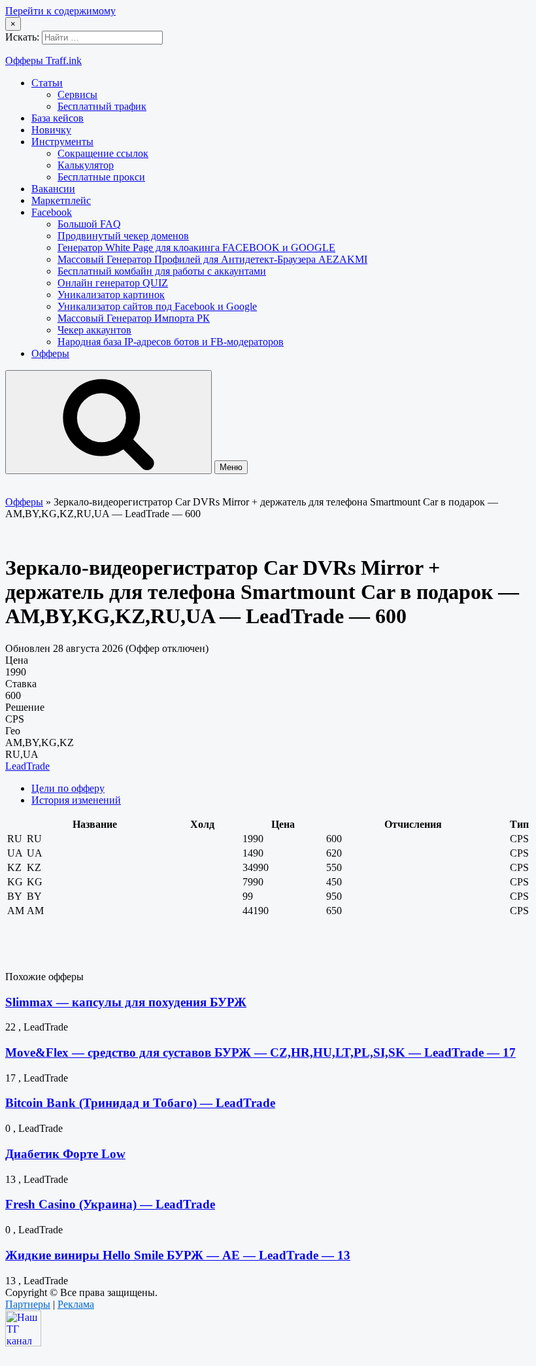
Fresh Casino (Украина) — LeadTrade (110, 1204)
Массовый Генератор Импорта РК (134, 318)
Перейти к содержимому (60, 10)
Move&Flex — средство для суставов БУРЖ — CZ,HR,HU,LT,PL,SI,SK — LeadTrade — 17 (260, 1052)
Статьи (47, 82)
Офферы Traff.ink (43, 60)
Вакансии (53, 188)
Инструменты (62, 141)
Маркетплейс (61, 200)
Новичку (51, 129)
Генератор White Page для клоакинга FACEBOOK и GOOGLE (196, 247)
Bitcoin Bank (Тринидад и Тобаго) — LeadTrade (140, 1103)
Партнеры (27, 1304)
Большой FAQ (89, 224)
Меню (231, 467)
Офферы (50, 353)
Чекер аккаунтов (94, 329)
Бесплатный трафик (102, 106)
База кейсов (57, 118)
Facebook (51, 212)
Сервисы (77, 94)
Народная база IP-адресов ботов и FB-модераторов (171, 341)
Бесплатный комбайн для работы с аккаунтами (162, 271)
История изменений (76, 800)
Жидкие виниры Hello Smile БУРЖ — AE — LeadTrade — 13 (177, 1255)
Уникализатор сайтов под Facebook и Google (157, 306)
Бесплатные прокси (101, 176)
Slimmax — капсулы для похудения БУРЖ (125, 1002)
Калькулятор (86, 165)
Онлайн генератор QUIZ (113, 282)
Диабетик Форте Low (65, 1154)
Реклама (76, 1304)
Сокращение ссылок (103, 153)
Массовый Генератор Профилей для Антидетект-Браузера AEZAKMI (212, 259)
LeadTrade (27, 766)
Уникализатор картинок (111, 294)
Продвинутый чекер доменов (123, 235)
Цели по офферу (68, 788)
